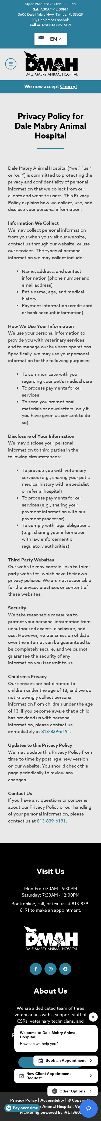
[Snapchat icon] (65, 969)
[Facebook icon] (36, 969)
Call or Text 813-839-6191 (51, 24)
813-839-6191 (55, 731)
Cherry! (68, 86)
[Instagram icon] (50, 969)
